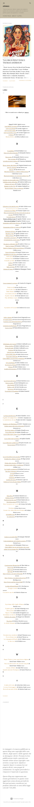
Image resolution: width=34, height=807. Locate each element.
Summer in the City (9, 186)
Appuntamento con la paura (12, 240)
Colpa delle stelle (11, 354)
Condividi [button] (5, 80)
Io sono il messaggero (10, 687)
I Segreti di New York (10, 132)
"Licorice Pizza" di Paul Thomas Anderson (14, 61)
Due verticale (12, 159)
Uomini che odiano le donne (12, 459)
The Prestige (9, 545)
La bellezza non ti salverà (10, 161)
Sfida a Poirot (10, 235)
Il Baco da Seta (9, 346)
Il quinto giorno (10, 608)
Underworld (10, 287)
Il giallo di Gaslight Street (10, 418)
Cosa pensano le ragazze (10, 283)
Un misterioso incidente (10, 635)
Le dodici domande (9, 623)
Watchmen (11, 508)
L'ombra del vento (9, 685)
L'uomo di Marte (11, 668)
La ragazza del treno (10, 381)
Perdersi (10, 350)
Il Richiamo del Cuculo (9, 344)
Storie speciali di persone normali (12, 208)
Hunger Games (10, 246)
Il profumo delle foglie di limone (14, 604)
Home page (7, 16)
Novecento (8, 157)
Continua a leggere (25, 80)
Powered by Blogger (18, 798)
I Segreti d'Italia (10, 128)
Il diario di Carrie (10, 184)
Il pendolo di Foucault (10, 307)
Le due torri (11, 641)
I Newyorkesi (10, 610)
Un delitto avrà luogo (10, 237)
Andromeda (9, 256)
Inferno (11, 169)
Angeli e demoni (11, 167)
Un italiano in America (9, 615)
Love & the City (10, 289)
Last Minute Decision (11, 126)
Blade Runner (10, 291)
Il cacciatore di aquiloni (11, 391)
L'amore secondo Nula (10, 537)
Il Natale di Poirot (10, 231)
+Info (29, 802)
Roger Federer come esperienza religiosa (16, 659)
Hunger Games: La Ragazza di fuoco (13, 248)
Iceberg (10, 263)
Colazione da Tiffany (10, 210)
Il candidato (10, 151)
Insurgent (10, 569)
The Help (9, 621)
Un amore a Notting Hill (10, 244)
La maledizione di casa (9, 420)
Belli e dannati (8, 317)
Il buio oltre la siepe (10, 463)
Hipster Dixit (9, 613)
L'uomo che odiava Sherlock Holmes (13, 510)
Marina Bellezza (10, 137)
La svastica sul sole (11, 293)
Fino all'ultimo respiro (11, 298)
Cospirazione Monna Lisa (12, 565)
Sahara (10, 265)
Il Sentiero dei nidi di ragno (11, 206)
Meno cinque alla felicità (10, 165)
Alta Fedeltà (10, 385)
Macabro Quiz (10, 233)
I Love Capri (8, 328)
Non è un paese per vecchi (11, 504)
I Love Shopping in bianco (11, 438)
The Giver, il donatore (11, 471)
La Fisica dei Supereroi (9, 415)
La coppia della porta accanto (11, 457)
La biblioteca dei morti (10, 254)
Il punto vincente (10, 296)
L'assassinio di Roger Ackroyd (11, 227)
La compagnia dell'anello (11, 639)
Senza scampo (10, 383)
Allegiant (10, 571)
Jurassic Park (9, 258)
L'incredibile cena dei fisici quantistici (13, 358)
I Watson (11, 135)
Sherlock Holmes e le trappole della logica (16, 176)
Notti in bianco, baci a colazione (14, 188)
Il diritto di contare (10, 617)
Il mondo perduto (9, 260)
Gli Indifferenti (10, 514)
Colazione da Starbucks (10, 326)
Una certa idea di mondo (11, 153)
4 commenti (12, 80)
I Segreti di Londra (10, 130)
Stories (6, 6)
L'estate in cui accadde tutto (11, 180)
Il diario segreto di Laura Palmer (12, 482)
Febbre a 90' (10, 387)
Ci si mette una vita (8, 592)
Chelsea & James (8, 269)
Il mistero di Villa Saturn (10, 424)
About (14, 16)
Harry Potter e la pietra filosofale (13, 573)
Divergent (10, 567)
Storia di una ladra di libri (10, 689)
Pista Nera (10, 496)
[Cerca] (30, 2)
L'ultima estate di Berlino (10, 182)
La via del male (9, 348)
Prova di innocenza (11, 637)
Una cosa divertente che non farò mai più (16, 663)
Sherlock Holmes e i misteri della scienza (16, 171)
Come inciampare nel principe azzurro (14, 541)
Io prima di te (11, 516)
